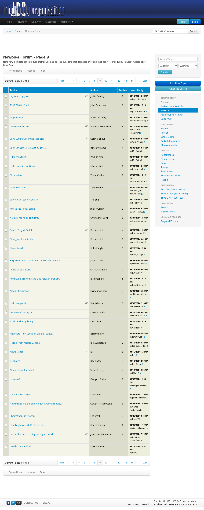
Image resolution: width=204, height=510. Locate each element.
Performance (167, 154)
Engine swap (16, 117)
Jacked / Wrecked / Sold (173, 106)
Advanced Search (178, 88)
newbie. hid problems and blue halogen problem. (35, 278)
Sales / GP (166, 118)
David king (95, 394)
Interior (164, 132)
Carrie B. (136, 327)
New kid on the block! (21, 446)
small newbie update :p (21, 321)
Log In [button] (195, 21)
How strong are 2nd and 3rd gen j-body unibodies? (36, 403)
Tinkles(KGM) (138, 212)
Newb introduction (19, 290)
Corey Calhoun (98, 138)
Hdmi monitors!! (18, 156)
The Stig (94, 199)
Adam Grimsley (98, 117)
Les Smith (95, 415)
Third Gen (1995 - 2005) (173, 197)
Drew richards (97, 312)
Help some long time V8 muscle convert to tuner (35, 260)
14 (132, 80)
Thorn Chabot (97, 175)
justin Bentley (97, 96)
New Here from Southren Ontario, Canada (32, 333)
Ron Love (136, 202)
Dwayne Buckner (99, 379)
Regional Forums (169, 221)
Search (164, 72)
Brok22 (135, 419)
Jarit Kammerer (139, 397)
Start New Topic (178, 83)
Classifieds (50, 21)
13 (125, 80)
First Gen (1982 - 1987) (173, 189)
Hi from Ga (15, 379)
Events (164, 207)
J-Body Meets (168, 211)
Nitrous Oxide (168, 158)
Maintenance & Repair (172, 114)
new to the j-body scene (22, 208)
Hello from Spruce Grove (22, 166)
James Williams (98, 147)
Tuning (164, 167)
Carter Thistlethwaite (101, 403)
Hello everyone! (18, 303)
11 (112, 80)
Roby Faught (96, 248)
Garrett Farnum (98, 424)
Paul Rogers (96, 156)
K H (92, 351)
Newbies (165, 110)
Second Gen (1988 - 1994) (174, 193)
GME (18, 503)
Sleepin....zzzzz (139, 263)
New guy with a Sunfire (22, 239)
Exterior (165, 128)
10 (106, 80)
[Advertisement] (102, 44)
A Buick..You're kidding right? (24, 217)
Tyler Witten (96, 187)
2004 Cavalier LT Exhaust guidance (28, 147)
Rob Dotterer (138, 285)
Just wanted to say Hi (21, 312)
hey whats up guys (19, 96)
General (165, 102)
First (61, 80)
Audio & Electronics (170, 140)
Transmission (167, 171)
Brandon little (97, 230)
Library (35, 21)
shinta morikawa (98, 290)
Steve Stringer (97, 370)
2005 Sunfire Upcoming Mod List (27, 138)
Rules (42, 70)
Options (31, 70)
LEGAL (46, 502)
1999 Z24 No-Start (19, 105)
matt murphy (97, 208)
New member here (19, 126)
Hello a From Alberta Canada (25, 342)
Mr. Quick (136, 151)
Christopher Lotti (99, 217)
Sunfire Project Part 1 (21, 230)
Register (183, 21)
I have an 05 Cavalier (20, 269)
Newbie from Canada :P (22, 370)
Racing (164, 179)
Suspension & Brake (171, 175)
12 (119, 80)
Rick (134, 452)
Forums (21, 21)
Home (9, 21)
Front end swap (18, 187)
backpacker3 (138, 233)
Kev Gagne (96, 321)
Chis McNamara (98, 269)
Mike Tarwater (97, 446)
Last (145, 80)
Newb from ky (17, 248)
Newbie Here (16, 351)
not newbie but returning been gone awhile (32, 434)
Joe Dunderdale (98, 342)
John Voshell (96, 166)
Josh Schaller (96, 260)
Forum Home (15, 70)
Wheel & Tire (167, 136)
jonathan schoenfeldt (101, 434)
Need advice (16, 175)
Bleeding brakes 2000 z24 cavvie (26, 424)
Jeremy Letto (97, 333)
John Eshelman (98, 105)
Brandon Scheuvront (101, 126)
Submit (193, 31)
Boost (164, 163)
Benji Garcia (96, 303)
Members (66, 21)
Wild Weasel (137, 142)
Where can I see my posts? (24, 199)
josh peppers (97, 278)
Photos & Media (169, 145)
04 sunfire (15, 360)
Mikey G (135, 373)
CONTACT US (31, 502)
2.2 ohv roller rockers (21, 394)
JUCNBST (136, 272)
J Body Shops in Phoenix (22, 415)
